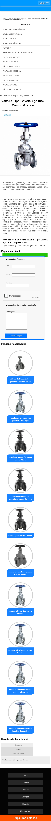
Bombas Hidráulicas (12, 43)
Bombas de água (10, 39)
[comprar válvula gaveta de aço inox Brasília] (20, 672)
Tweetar (7, 115)
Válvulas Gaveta (10, 80)
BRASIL (18, 749)
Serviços (25, 24)
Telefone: (9, 283)
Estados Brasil (18, 754)
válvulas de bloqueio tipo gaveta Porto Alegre (20, 419)
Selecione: (18, 745)
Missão (25, 789)
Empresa (25, 782)
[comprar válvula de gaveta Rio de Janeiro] (20, 555)
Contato (25, 804)
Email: (9, 274)
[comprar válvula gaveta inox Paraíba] (20, 633)
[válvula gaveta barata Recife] (20, 518)
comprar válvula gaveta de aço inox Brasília (20, 690)
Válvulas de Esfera (12, 71)
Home (25, 775)
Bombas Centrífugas (12, 34)
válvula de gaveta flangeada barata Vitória (20, 458)
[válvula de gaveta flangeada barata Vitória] (20, 440)
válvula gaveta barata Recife (20, 535)
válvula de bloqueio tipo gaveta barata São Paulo (20, 380)
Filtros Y (7, 48)
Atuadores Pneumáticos (14, 30)
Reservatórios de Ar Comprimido (18, 53)
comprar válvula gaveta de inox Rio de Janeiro (20, 729)
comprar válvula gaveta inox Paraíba (20, 651)
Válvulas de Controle (13, 66)
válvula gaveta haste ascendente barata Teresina (20, 497)
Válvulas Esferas (11, 76)
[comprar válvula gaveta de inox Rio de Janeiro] (20, 711)
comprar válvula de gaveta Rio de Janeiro (20, 573)
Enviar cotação (16, 336)
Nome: (9, 266)
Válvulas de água (11, 62)
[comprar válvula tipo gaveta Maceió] (20, 594)
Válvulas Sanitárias (12, 89)
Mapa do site (25, 811)
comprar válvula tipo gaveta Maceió (20, 612)
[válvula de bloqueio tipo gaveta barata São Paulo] (20, 362)
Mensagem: (11, 312)
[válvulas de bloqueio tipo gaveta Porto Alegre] (20, 401)
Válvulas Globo (10, 85)
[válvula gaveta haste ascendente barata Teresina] (20, 479)
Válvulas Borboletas (12, 57)
